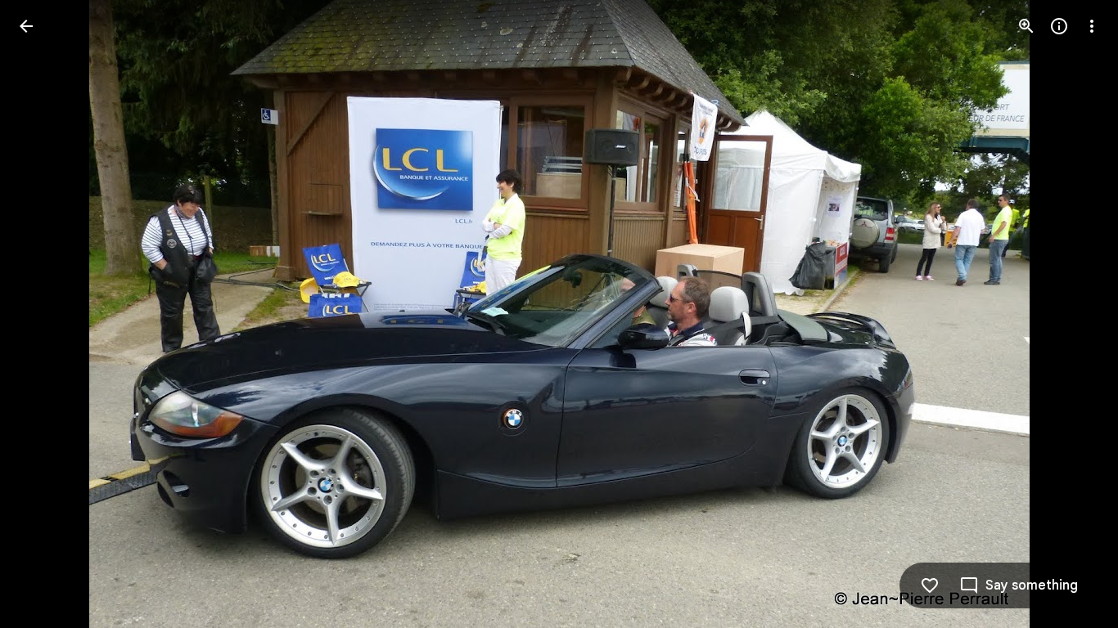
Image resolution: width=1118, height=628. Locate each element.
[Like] (930, 585)
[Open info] (1059, 26)
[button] (46, 314)
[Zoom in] (1026, 26)
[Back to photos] (26, 26)
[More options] (1091, 26)
